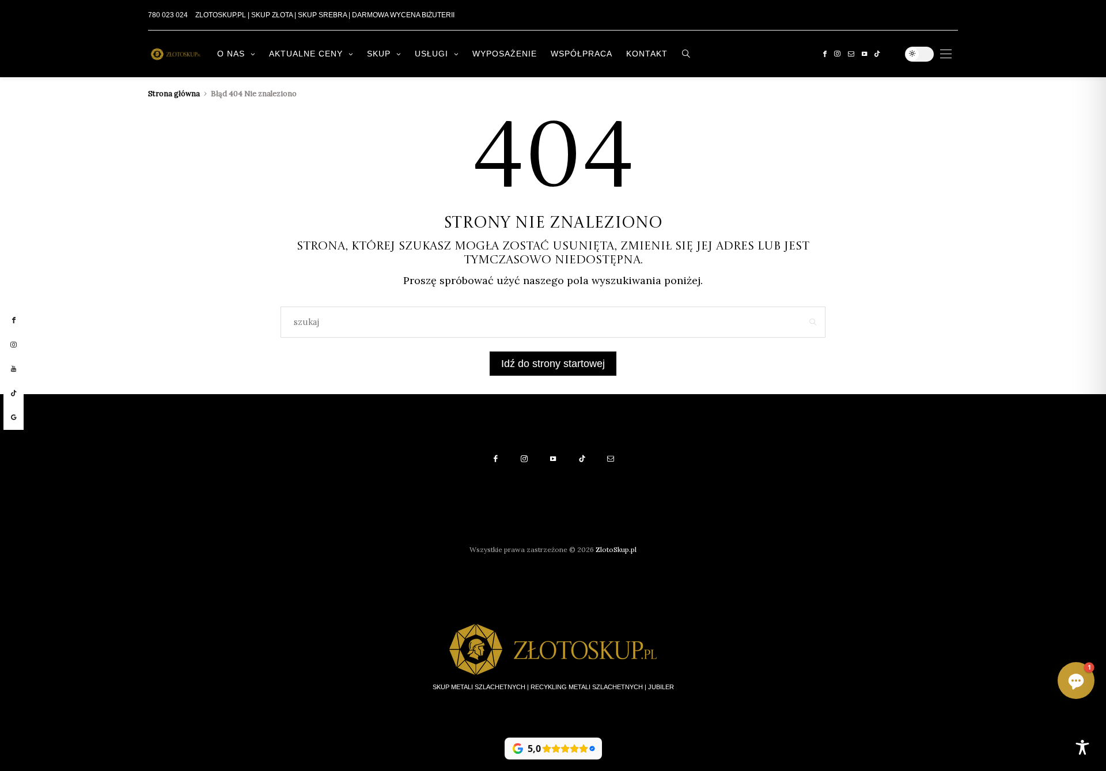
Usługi (431, 53)
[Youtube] (864, 54)
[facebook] (13, 320)
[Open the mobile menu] (946, 53)
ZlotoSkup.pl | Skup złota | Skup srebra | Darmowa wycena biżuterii (324, 15)
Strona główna (174, 94)
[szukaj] (686, 54)
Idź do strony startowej (553, 363)
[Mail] (851, 54)
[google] (13, 417)
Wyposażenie (504, 53)
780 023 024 (168, 15)
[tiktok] (13, 393)
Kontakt (647, 53)
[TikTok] (877, 54)
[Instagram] (837, 54)
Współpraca (581, 53)
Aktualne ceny (306, 53)
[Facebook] (825, 54)
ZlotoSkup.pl (616, 549)
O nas (231, 53)
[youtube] (13, 369)
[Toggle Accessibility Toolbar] (1082, 747)
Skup (379, 53)
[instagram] (13, 345)
